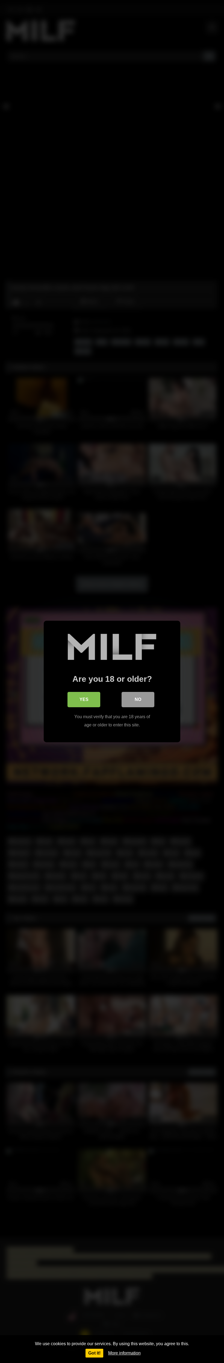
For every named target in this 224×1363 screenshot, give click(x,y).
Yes (84, 699)
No (138, 699)
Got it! (94, 1353)
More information (124, 1353)
